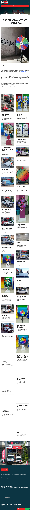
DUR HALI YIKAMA (21, 261)
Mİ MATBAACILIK (6, 269)
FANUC (18, 242)
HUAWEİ (19, 432)
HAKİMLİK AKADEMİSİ (5, 296)
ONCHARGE (20, 159)
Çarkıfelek (17, 25)
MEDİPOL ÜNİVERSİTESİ (5, 362)
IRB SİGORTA (5, 390)
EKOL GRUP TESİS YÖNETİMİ (21, 297)
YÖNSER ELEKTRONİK (7, 228)
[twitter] (5, 497)
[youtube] (7, 497)
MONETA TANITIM (21, 140)
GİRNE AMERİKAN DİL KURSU (22, 406)
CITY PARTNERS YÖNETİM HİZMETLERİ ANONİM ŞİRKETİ (22, 356)
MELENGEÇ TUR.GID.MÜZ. (5, 411)
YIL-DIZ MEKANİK (6, 209)
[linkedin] (8, 497)
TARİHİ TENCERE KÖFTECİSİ (21, 379)
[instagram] (1, 497)
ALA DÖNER (5, 169)
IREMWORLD (5, 316)
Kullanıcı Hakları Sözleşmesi (4, 481)
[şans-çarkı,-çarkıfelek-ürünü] (15, 27)
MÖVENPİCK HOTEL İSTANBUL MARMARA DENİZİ (7, 149)
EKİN (3, 335)
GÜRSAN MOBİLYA (6, 247)
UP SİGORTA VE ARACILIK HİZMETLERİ (21, 326)
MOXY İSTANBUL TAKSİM (21, 225)
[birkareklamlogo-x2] (4, 0)
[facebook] (3, 497)
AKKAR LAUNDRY (6, 189)
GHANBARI (19, 280)
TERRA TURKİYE (21, 186)
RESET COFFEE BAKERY (5, 114)
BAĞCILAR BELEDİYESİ (20, 115)
